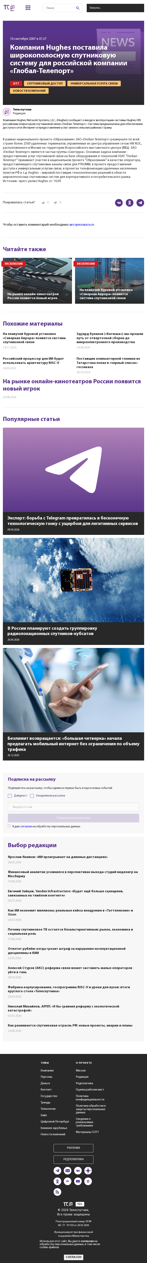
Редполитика (84, 1083)
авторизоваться (81, 225)
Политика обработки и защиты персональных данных (91, 1109)
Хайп (44, 1115)
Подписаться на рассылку (73, 818)
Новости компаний (53, 1134)
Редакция (82, 1076)
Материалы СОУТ (87, 1132)
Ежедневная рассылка (50, 795)
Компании (47, 1070)
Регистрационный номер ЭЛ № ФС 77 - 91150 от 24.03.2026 (73, 1223)
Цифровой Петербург (55, 1121)
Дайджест (20, 795)
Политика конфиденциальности (90, 1098)
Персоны (46, 1076)
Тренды (45, 1102)
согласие (26, 826)
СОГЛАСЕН (73, 1257)
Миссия (81, 1070)
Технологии (48, 1108)
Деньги (45, 1083)
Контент (46, 1089)
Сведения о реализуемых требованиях (84, 1122)
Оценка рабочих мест (90, 1089)
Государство (49, 1096)
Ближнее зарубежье (54, 1128)
